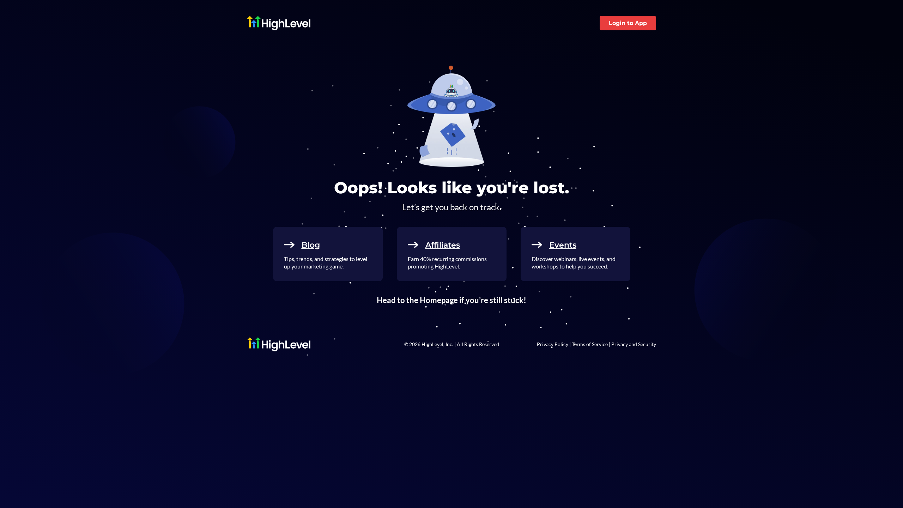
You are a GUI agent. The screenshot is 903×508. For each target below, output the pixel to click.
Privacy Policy (552, 344)
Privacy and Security (633, 344)
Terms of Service (590, 344)
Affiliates (442, 245)
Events (562, 245)
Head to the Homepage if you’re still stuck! (451, 300)
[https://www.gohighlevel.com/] (348, 23)
